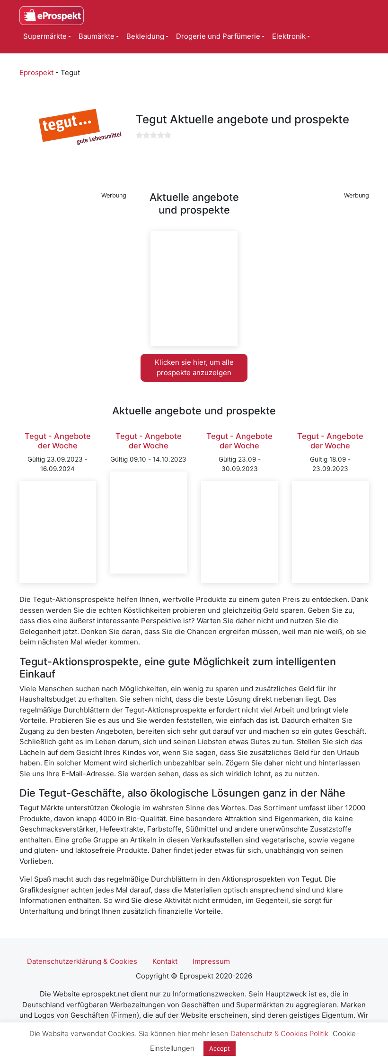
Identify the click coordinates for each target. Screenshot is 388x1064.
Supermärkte (45, 36)
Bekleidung (145, 36)
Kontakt (164, 961)
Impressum (211, 961)
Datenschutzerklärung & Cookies (82, 961)
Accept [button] (219, 1048)
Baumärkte (97, 36)
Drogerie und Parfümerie (218, 36)
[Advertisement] (72, 249)
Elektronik (289, 36)
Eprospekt (36, 72)
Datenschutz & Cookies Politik (279, 1033)
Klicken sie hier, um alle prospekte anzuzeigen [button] (194, 368)
